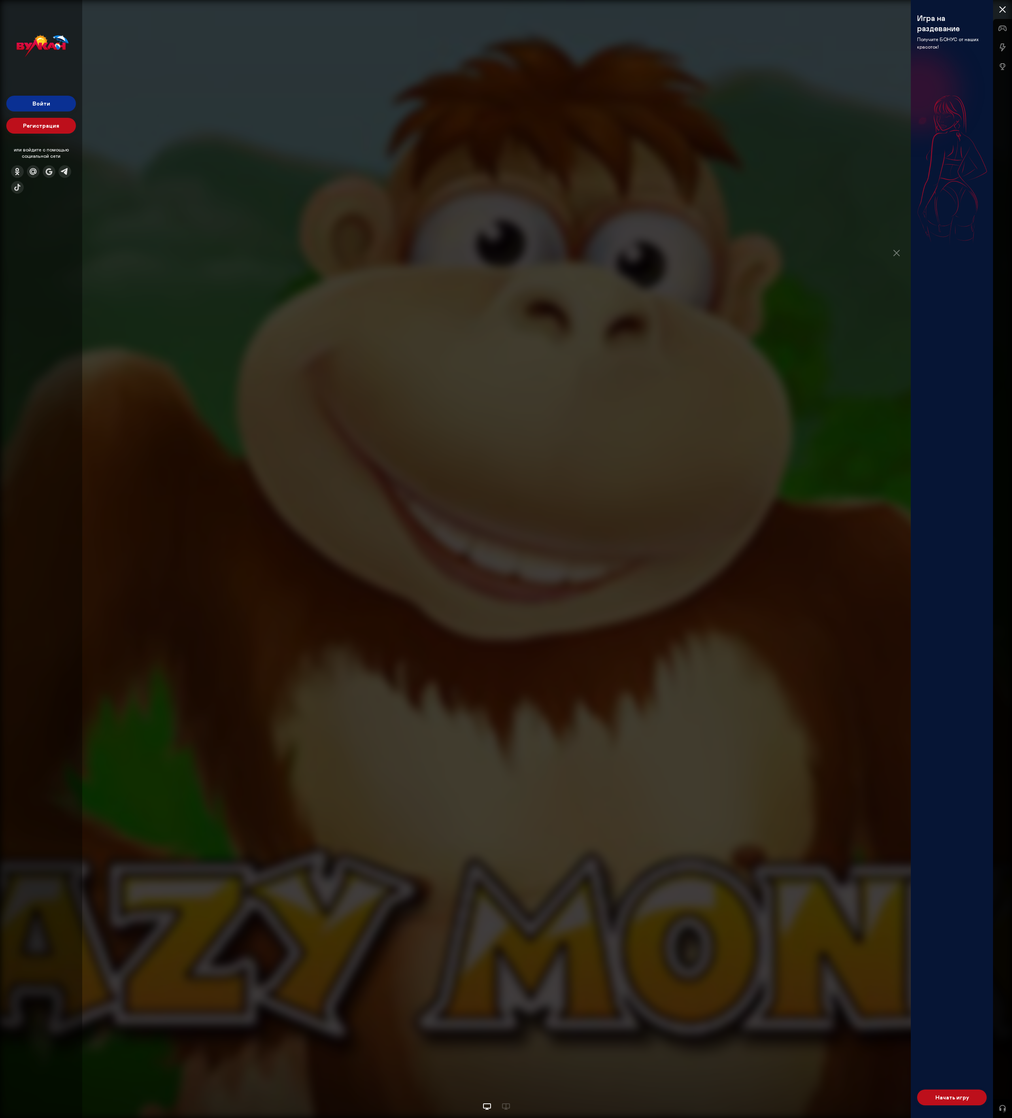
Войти (41, 103)
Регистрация (41, 125)
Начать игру (952, 1097)
